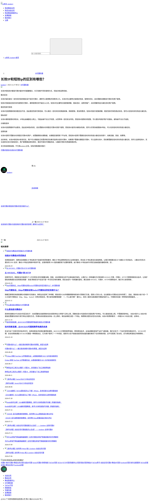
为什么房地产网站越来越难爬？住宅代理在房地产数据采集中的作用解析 (31, 441)
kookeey (3, 85)
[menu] (1, 2)
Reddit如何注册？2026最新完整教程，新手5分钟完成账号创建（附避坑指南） (32, 406)
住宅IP (3, 465)
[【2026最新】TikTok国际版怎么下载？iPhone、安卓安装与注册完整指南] (31, 391)
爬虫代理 (83, 462)
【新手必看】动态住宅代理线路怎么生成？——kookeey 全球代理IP (29, 429)
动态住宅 (8, 475)
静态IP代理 (116, 462)
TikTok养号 (96, 462)
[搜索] (66, 47)
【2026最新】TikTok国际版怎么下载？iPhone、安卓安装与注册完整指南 (30, 395)
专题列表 (8, 490)
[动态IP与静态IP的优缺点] (14, 251)
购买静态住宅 (10, 8)
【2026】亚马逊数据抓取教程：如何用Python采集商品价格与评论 (28, 418)
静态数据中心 (10, 480)
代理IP (3, 150)
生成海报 (34, 188)
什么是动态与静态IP (13, 309)
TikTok (59, 462)
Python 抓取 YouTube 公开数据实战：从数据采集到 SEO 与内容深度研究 (30, 360)
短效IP (7, 150)
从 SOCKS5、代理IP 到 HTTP (18, 273)
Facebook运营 (19, 465)
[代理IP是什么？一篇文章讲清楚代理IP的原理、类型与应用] (26, 344)
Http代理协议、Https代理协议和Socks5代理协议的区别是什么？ (32, 290)
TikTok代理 (53, 462)
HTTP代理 (66, 462)
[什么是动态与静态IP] (13, 305)
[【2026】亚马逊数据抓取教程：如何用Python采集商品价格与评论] (29, 414)
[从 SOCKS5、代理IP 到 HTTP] (16, 268)
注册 (6, 20)
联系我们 (8, 18)
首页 (12, 58)
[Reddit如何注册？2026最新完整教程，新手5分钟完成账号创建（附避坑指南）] (33, 402)
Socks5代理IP (37, 462)
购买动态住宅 (10, 10)
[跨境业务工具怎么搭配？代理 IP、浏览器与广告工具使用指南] (27, 368)
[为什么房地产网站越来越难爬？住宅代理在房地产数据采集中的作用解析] (31, 437)
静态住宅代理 (19, 462)
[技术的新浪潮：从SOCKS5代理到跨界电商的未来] (23, 322)
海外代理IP (10, 462)
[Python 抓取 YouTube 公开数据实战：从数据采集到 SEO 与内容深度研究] (31, 356)
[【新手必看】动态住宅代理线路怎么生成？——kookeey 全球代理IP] (29, 425)
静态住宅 (8, 478)
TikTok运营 (144, 462)
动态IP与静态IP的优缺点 (15, 255)
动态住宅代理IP (105, 462)
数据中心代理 (75, 462)
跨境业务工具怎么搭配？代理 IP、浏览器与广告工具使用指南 (27, 372)
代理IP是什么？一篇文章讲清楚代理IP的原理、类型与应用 (26, 348)
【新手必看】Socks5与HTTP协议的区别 (19, 383)
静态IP (89, 462)
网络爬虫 (8, 488)
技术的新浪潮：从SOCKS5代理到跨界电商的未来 (26, 327)
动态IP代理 (28, 462)
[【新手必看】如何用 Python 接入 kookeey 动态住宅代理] (25, 448)
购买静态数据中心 (11, 13)
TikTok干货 (9, 485)
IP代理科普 (25, 85)
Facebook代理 (125, 462)
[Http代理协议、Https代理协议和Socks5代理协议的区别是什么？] (28, 285)
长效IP (12, 150)
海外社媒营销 (135, 462)
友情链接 (8, 15)
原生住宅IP (10, 465)
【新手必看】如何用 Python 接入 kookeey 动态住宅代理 (24, 453)
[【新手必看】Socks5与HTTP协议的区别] (20, 379)
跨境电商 (45, 462)
